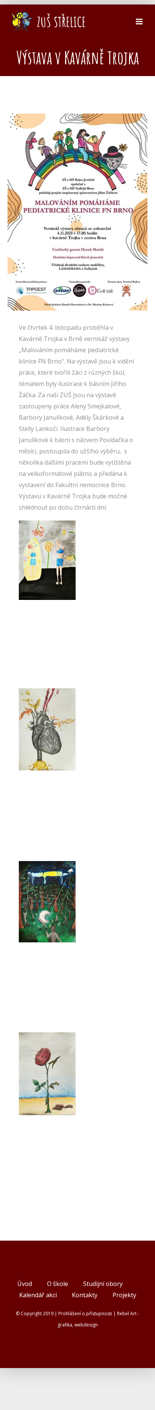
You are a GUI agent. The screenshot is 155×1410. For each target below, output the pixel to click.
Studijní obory (103, 1284)
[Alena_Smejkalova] (47, 694)
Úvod (24, 1284)
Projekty (124, 1295)
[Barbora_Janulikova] (47, 867)
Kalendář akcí (38, 1295)
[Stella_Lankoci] (47, 1038)
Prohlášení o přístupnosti (85, 1313)
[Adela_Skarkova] (47, 526)
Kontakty (84, 1295)
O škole (57, 1284)
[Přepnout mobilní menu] (140, 21)
